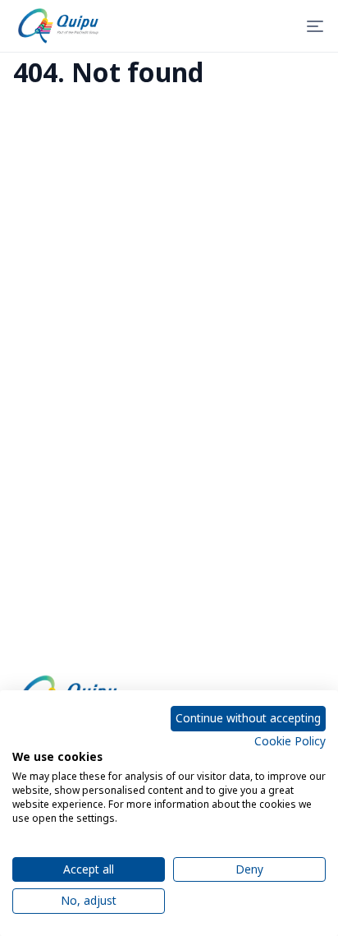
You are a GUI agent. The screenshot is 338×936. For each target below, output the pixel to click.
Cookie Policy (290, 741)
